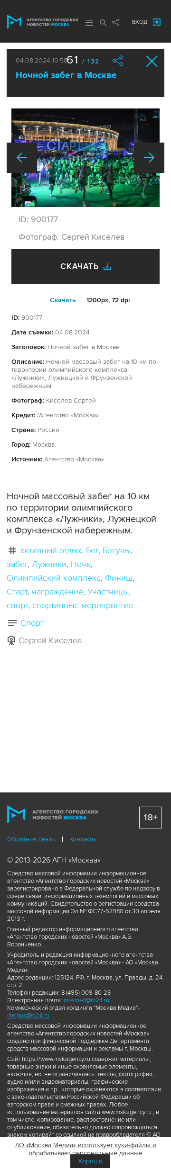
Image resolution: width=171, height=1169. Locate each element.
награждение (57, 591)
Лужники (49, 564)
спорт (17, 605)
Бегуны (117, 550)
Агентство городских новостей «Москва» (42, 22)
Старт (17, 591)
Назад (22, 158)
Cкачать (63, 300)
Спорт (32, 623)
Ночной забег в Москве (66, 75)
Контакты (82, 839)
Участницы (108, 591)
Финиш (119, 578)
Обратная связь (31, 839)
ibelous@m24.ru (28, 1015)
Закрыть (152, 61)
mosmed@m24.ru (86, 1000)
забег (17, 564)
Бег (92, 550)
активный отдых (51, 550)
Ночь (81, 564)
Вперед (149, 158)
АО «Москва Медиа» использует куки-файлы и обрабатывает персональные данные (85, 1149)
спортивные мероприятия (82, 605)
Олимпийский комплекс (54, 578)
